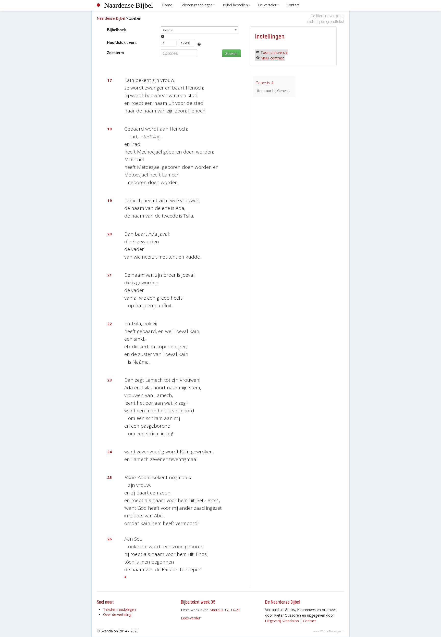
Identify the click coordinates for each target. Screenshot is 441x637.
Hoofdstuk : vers (122, 42)
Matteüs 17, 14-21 (225, 609)
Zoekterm (115, 52)
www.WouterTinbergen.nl (328, 631)
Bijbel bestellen (235, 5)
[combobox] (200, 29)
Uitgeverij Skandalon (282, 620)
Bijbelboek (116, 30)
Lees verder (190, 618)
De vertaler (267, 5)
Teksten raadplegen (196, 5)
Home (167, 5)
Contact (293, 5)
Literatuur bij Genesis (272, 90)
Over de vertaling (117, 614)
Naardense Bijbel (128, 5)
